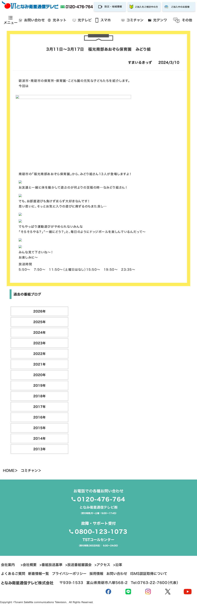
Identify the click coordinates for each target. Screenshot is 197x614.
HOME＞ (10, 470)
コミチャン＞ (31, 470)
